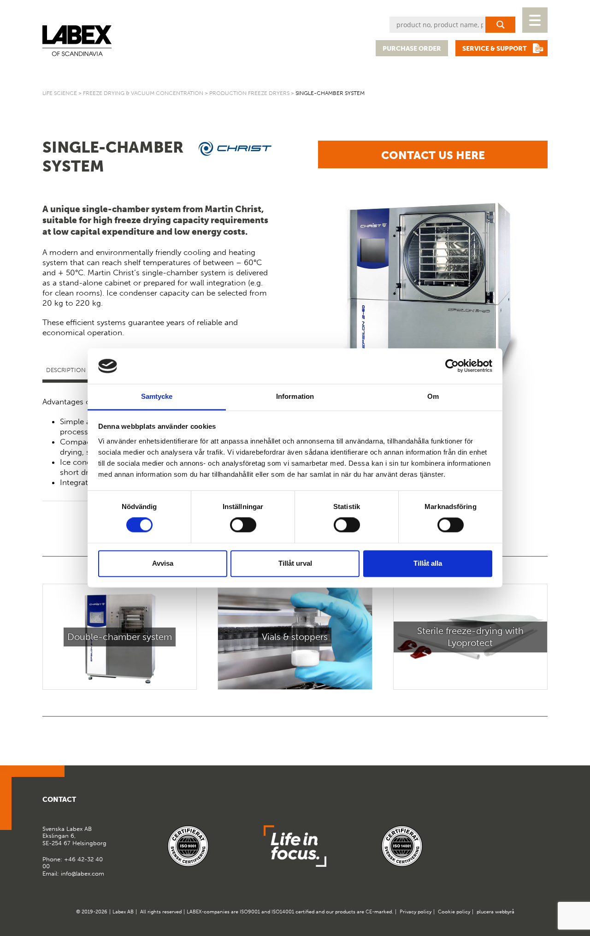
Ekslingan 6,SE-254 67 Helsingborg (74, 836)
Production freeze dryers (249, 93)
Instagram (540, 803)
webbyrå (504, 912)
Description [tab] (66, 370)
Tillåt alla (427, 563)
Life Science (59, 93)
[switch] (243, 525)
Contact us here (433, 155)
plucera (485, 912)
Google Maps (517, 803)
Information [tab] (295, 396)
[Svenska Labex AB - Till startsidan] (77, 40)
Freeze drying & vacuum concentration (143, 93)
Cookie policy (454, 912)
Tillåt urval (295, 563)
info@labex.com (82, 873)
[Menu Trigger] (535, 20)
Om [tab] (433, 396)
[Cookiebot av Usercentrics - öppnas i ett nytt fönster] (452, 366)
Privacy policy (415, 912)
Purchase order (412, 49)
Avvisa (162, 563)
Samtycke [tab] (157, 396)
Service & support (494, 49)
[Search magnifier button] (500, 25)
